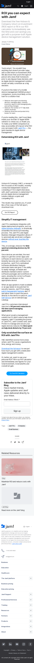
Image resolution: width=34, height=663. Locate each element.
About (3, 632)
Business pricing (7, 584)
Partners (4, 616)
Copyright (6, 650)
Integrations (5, 626)
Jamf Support (6, 594)
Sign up (17, 411)
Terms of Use (21, 650)
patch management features (13, 291)
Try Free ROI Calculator (17, 373)
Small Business (13, 429)
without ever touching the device (15, 240)
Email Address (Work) (12, 400)
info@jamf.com (10, 556)
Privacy (13, 650)
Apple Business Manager (11, 228)
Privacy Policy (5, 420)
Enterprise (21, 426)
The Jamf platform (8, 578)
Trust (28, 650)
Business (4, 562)
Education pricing (7, 589)
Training (4, 605)
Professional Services (9, 600)
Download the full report (11, 348)
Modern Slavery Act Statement (17, 653)
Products (4, 621)
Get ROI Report (10, 212)
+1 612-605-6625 (10, 550)
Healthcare (5, 573)
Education (5, 568)
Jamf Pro (22, 128)
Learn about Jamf (17, 543)
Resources (5, 610)
